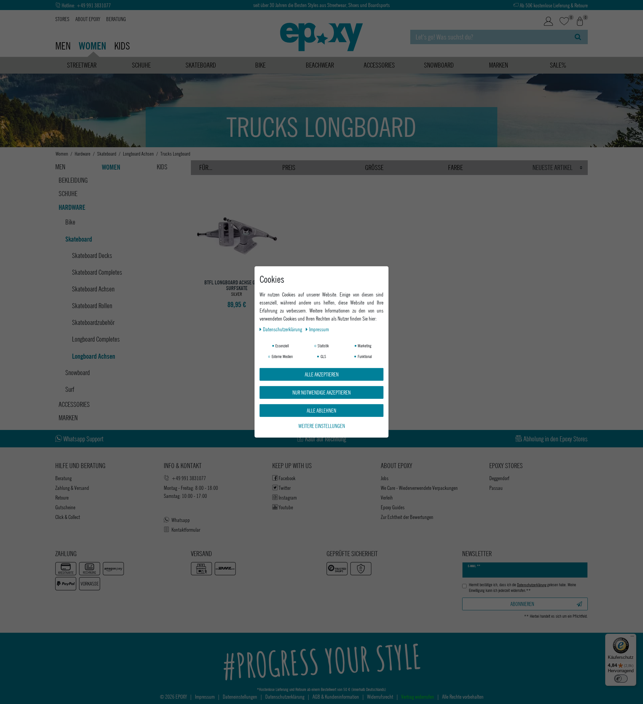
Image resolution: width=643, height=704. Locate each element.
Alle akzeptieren (322, 374)
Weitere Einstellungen (321, 425)
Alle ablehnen (321, 410)
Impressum (319, 329)
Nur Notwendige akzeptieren (321, 392)
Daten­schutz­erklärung (283, 329)
